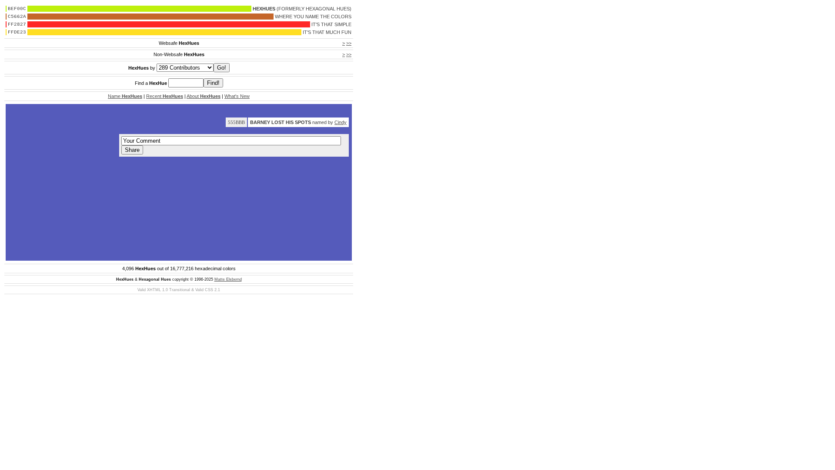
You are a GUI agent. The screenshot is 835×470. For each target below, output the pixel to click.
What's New (237, 96)
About (203, 96)
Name (125, 96)
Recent (164, 96)
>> (348, 43)
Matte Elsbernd (228, 279)
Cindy (340, 122)
